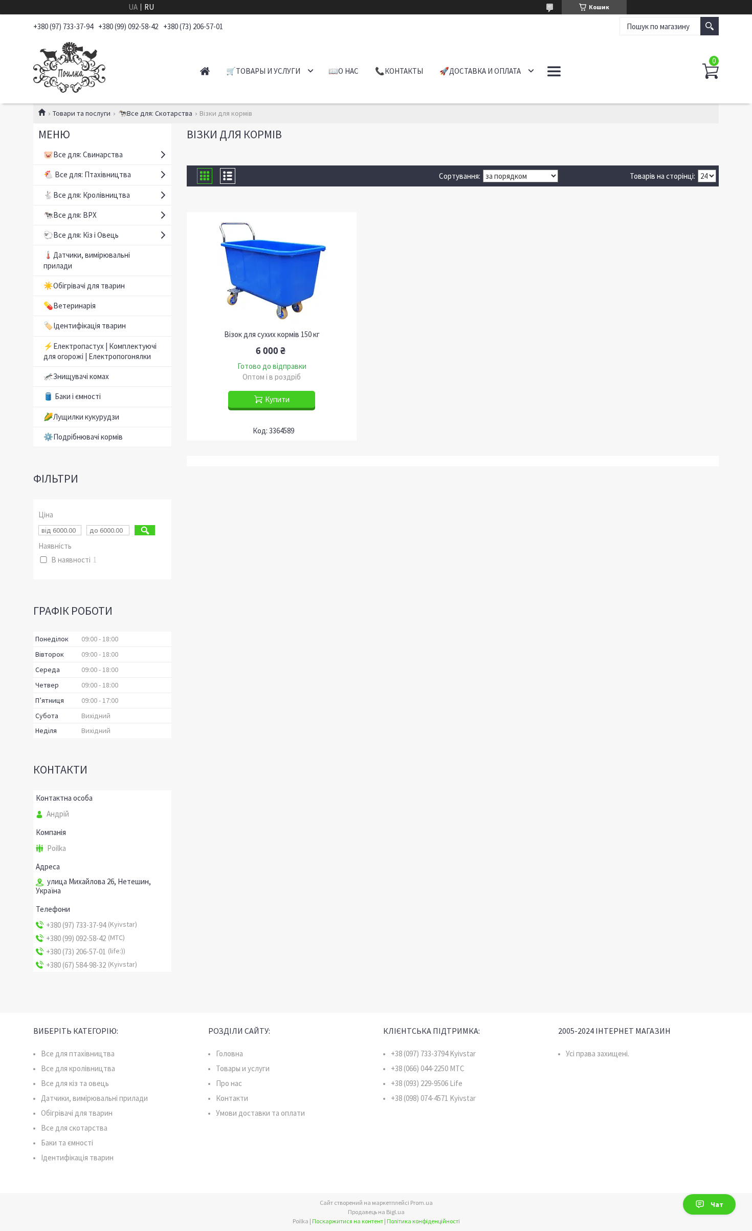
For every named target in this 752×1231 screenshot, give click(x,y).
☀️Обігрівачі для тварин (84, 285)
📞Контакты (399, 71)
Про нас (229, 1083)
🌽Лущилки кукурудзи (81, 417)
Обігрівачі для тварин (77, 1113)
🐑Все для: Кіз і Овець (81, 235)
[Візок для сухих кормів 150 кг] (272, 268)
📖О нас (343, 71)
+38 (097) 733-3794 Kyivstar (433, 1053)
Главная (204, 71)
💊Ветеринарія (69, 305)
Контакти (232, 1098)
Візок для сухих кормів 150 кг (272, 334)
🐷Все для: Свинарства (83, 154)
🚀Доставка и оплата (480, 71)
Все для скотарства (74, 1128)
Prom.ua (421, 1202)
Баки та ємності (67, 1142)
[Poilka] (105, 65)
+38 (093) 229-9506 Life (426, 1083)
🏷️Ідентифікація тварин (84, 325)
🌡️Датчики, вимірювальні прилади (86, 260)
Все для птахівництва (78, 1053)
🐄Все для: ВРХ (70, 215)
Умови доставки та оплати (260, 1113)
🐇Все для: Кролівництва (86, 195)
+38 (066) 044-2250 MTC (428, 1068)
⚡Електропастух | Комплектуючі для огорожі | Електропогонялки (100, 351)
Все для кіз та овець (75, 1083)
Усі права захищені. (597, 1053)
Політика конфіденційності (423, 1221)
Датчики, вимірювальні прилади (94, 1098)
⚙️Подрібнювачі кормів (83, 437)
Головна (229, 1053)
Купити (277, 399)
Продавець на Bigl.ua (376, 1212)
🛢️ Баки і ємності (72, 396)
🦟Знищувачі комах (76, 376)
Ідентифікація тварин (77, 1157)
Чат (717, 1204)
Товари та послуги (81, 113)
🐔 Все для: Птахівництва (87, 174)
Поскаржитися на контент (347, 1221)
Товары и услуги (243, 1068)
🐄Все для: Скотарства (155, 113)
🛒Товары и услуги (263, 71)
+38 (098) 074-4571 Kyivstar (433, 1098)
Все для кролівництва (78, 1068)
